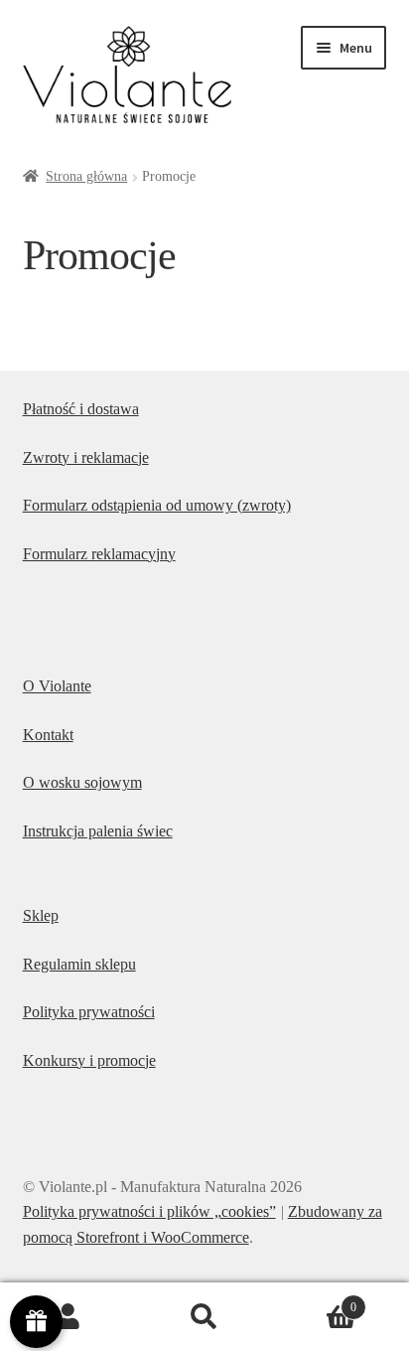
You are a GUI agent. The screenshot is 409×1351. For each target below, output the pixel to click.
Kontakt (48, 734)
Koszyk (315, 1300)
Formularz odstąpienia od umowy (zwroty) (157, 505)
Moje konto (68, 1317)
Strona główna (86, 176)
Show (36, 1321)
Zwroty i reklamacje (86, 457)
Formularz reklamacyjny (99, 553)
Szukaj (204, 1317)
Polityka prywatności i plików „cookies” (149, 1211)
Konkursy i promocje (89, 1060)
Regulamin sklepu (79, 964)
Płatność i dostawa (81, 408)
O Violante (57, 685)
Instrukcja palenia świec (98, 831)
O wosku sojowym (82, 782)
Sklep (41, 915)
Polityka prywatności (89, 1011)
